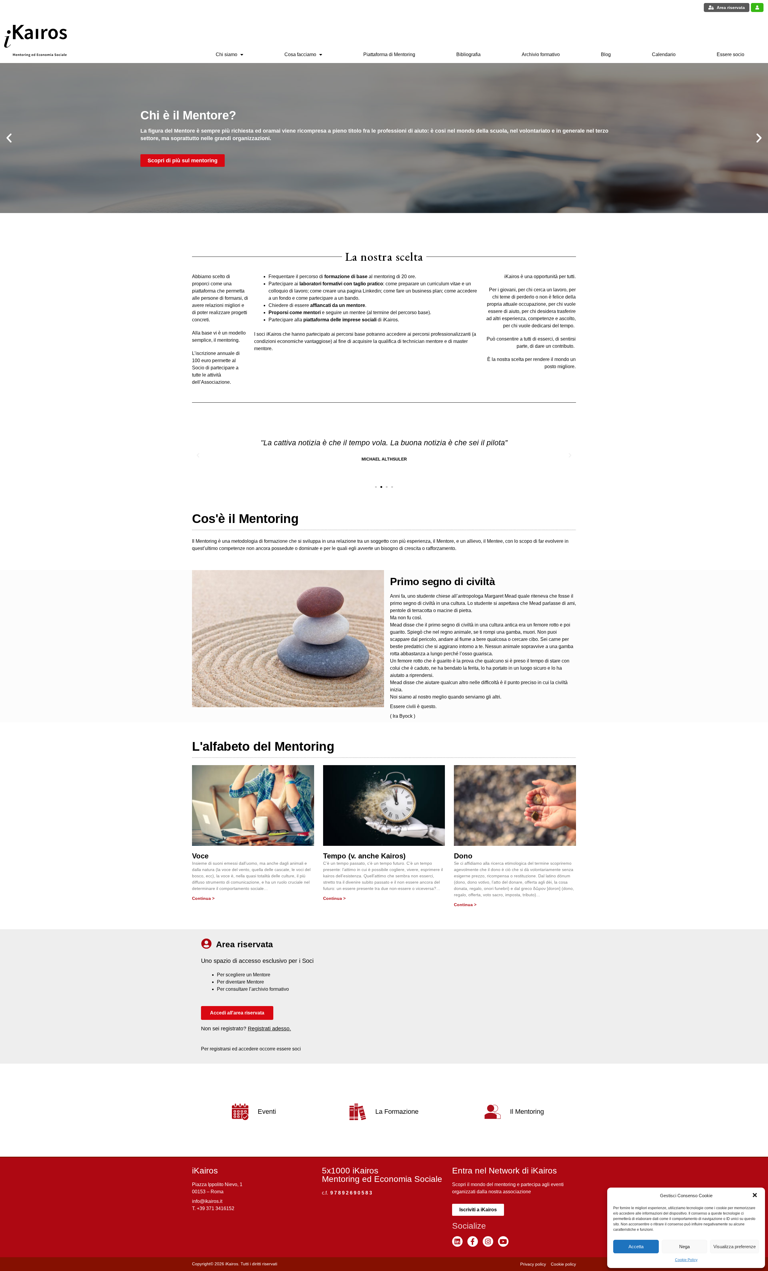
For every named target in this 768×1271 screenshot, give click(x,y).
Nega (684, 1246)
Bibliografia (468, 54)
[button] (755, 1195)
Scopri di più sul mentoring (183, 161)
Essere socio (730, 54)
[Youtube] (503, 1241)
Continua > (203, 898)
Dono (463, 856)
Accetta (636, 1246)
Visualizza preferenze (734, 1246)
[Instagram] (488, 1241)
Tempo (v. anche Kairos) (364, 856)
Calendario (664, 54)
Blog (606, 54)
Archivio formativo (541, 54)
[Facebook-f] (472, 1241)
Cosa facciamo (300, 54)
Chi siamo (226, 54)
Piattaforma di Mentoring (389, 54)
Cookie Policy (686, 1260)
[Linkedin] (457, 1241)
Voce (200, 856)
